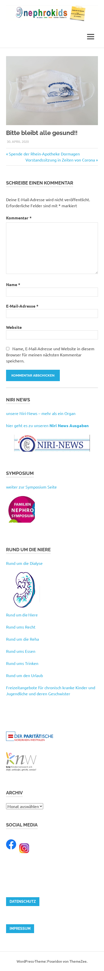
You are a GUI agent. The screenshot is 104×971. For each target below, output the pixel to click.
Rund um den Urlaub (24, 675)
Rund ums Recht (20, 626)
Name (13, 284)
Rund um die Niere (22, 614)
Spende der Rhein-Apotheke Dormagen (44, 153)
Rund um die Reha (22, 638)
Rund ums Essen (20, 651)
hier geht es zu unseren (47, 425)
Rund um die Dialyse (24, 563)
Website (14, 327)
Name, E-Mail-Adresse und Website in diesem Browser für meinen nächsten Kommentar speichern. (50, 354)
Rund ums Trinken (22, 663)
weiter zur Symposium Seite (31, 486)
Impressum (20, 929)
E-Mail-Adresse (22, 306)
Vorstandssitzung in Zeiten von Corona (60, 159)
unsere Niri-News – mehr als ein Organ (40, 413)
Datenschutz (23, 901)
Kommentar (19, 217)
